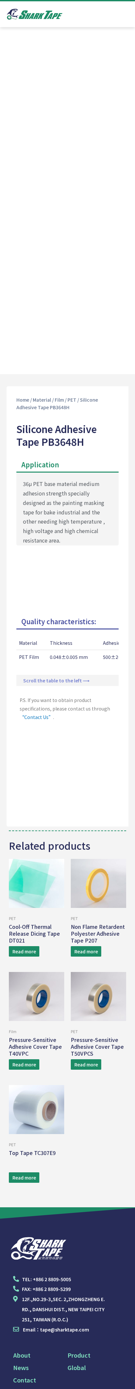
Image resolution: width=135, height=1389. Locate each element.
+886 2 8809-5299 (51, 1289)
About (21, 1355)
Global (77, 1367)
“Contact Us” (36, 717)
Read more (24, 951)
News (21, 1367)
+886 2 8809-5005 (52, 1279)
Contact (24, 1380)
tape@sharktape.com (64, 1329)
